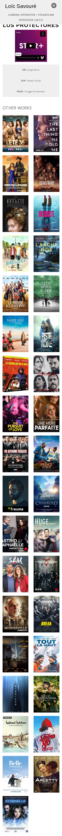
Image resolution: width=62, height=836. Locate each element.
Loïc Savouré (20, 6)
